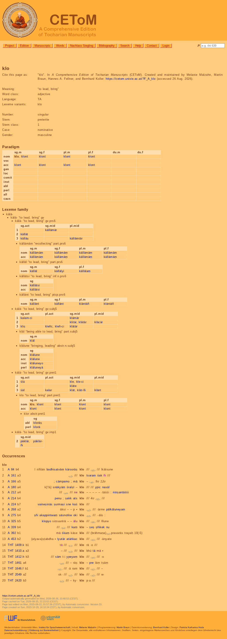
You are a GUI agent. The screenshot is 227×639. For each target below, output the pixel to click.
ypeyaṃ (72, 556)
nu (108, 527)
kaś (75, 504)
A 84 (11, 469)
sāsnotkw (65, 515)
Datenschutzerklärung (15, 630)
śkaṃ (65, 533)
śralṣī (70, 487)
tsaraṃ (91, 475)
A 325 (12, 521)
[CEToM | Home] (113, 20)
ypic (98, 487)
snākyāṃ (59, 487)
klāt (72, 390)
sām (58, 556)
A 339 (12, 527)
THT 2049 (15, 574)
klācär (98, 322)
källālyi (59, 271)
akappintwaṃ (48, 515)
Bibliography (107, 45)
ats (75, 498)
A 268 (12, 509)
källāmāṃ (36, 252)
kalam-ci (26, 318)
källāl (33, 271)
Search (124, 45)
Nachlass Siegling (81, 45)
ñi (105, 475)
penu (58, 498)
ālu (75, 521)
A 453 (12, 539)
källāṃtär (76, 238)
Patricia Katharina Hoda (192, 627)
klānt (97, 390)
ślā (23, 381)
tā (61, 545)
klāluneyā (36, 367)
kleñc (49, 326)
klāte (73, 386)
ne (75, 492)
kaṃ (75, 527)
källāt (24, 234)
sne (68, 504)
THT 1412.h (16, 556)
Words (60, 45)
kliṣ (23, 326)
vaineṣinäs (45, 504)
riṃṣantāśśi (121, 492)
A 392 (12, 533)
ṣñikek (100, 527)
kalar (48, 390)
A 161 (12, 475)
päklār (25, 441)
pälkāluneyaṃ (115, 509)
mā (75, 481)
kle (72, 381)
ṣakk (68, 498)
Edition (24, 45)
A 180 (12, 487)
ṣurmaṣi (59, 504)
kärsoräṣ (71, 469)
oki (75, 515)
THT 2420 (15, 580)
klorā (36, 427)
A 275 (12, 515)
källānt (34, 303)
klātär (74, 326)
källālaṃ (85, 271)
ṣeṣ (91, 527)
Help (138, 45)
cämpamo (63, 481)
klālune (35, 354)
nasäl (106, 487)
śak (99, 475)
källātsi (35, 285)
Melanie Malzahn (87, 627)
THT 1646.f (16, 568)
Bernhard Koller (161, 627)
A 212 (12, 492)
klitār (73, 322)
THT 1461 (15, 562)
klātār (82, 322)
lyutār (61, 539)
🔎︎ (198, 45)
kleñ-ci (59, 326)
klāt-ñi (81, 390)
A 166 (12, 481)
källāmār (51, 230)
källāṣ (25, 238)
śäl (23, 390)
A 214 (12, 498)
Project (9, 45)
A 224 (12, 504)
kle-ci (80, 381)
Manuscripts (42, 45)
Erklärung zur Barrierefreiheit (44, 630)
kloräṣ (37, 422)
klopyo (46, 521)
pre (91, 562)
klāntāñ (84, 303)
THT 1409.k (16, 545)
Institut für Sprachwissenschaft (54, 627)
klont (24, 156)
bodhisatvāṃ (55, 469)
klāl (32, 340)
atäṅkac (72, 539)
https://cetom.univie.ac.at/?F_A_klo (131, 78)
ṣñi (36, 515)
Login (165, 45)
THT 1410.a (16, 550)
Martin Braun (123, 627)
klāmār (74, 318)
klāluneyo (36, 363)
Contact (152, 45)
